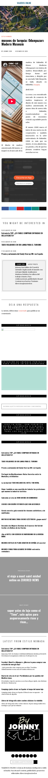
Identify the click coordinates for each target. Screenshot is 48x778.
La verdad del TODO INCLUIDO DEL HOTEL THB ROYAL (20, 483)
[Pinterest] (20, 208)
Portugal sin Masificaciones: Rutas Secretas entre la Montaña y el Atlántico (21, 475)
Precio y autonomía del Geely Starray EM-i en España (22, 254)
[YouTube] (27, 756)
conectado (22, 311)
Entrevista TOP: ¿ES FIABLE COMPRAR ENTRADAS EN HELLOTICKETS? (22, 234)
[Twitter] (12, 208)
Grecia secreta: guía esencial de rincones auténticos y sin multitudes (23, 511)
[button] (44, 406)
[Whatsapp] (35, 208)
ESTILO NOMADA (6, 36)
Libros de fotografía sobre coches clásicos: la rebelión (21, 700)
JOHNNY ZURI (7, 51)
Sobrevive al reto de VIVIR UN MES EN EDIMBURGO (19, 498)
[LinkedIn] (24, 756)
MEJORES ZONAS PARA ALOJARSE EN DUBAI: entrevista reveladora (20, 550)
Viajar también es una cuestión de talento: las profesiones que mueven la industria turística (23, 490)
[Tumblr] (31, 756)
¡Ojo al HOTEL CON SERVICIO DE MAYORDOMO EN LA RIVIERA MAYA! (22, 535)
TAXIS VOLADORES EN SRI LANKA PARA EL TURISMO (21, 244)
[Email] (42, 208)
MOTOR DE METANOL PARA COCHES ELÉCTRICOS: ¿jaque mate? (23, 519)
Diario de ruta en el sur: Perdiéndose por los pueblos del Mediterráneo (22, 677)
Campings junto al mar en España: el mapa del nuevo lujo (22, 689)
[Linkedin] (27, 208)
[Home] (35, 756)
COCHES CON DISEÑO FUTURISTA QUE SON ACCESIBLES (20, 504)
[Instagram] (16, 756)
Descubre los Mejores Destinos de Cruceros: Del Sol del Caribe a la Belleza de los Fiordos (22, 526)
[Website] (22, 287)
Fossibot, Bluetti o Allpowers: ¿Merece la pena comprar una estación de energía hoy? (23, 663)
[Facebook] (5, 208)
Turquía (36, 85)
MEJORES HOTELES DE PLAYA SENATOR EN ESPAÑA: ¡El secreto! (23, 543)
